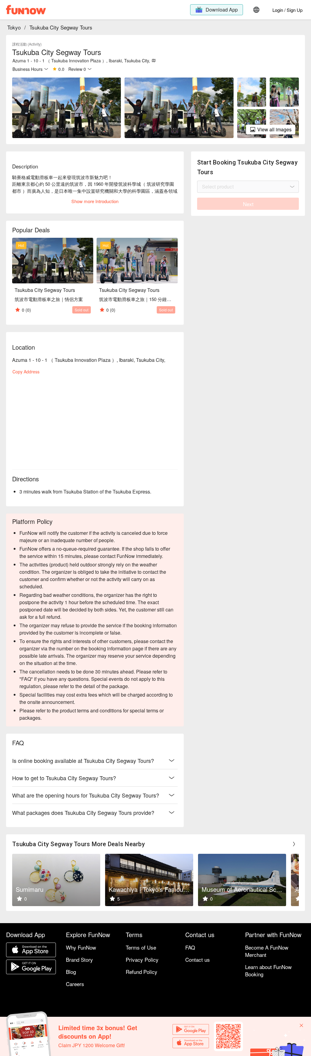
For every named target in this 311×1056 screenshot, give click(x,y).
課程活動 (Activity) (27, 44)
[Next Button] (294, 844)
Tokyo (14, 27)
